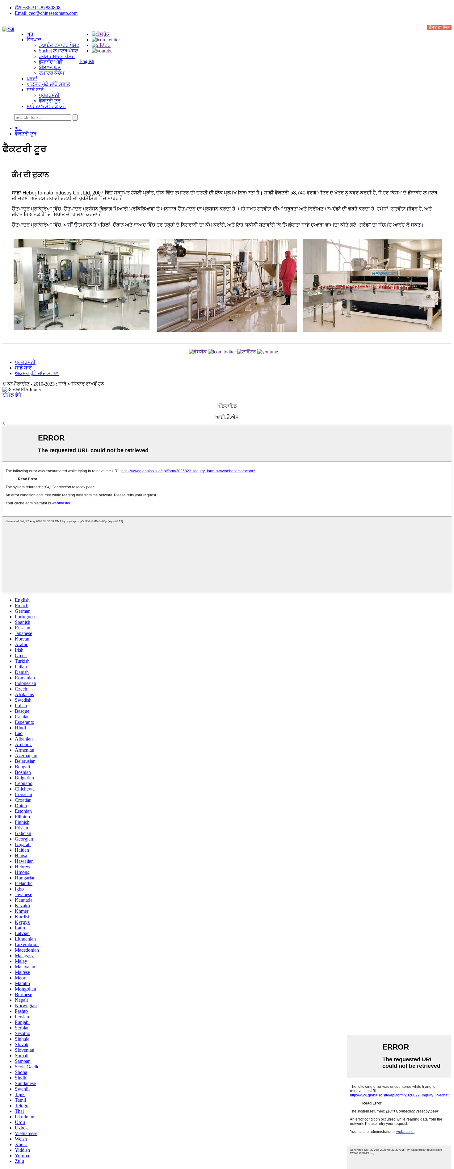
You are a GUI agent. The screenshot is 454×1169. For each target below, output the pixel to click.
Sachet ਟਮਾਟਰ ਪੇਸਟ (58, 50)
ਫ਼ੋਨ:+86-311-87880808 (38, 7)
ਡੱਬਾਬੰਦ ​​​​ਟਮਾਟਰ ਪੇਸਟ (59, 45)
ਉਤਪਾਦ (34, 39)
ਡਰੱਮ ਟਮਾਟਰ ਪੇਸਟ (57, 56)
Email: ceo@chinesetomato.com (46, 13)
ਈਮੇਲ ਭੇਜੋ (11, 395)
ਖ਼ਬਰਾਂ (32, 78)
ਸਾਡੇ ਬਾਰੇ (35, 89)
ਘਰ (30, 34)
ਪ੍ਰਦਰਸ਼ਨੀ (49, 95)
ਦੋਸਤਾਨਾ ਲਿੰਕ (439, 27)
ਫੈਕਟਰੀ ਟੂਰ (50, 100)
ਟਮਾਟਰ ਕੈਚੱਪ (51, 73)
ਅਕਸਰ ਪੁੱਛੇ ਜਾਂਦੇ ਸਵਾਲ (48, 84)
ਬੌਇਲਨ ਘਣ (50, 67)
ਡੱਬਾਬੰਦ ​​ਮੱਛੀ (51, 62)
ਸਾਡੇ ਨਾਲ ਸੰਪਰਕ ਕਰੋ (46, 106)
